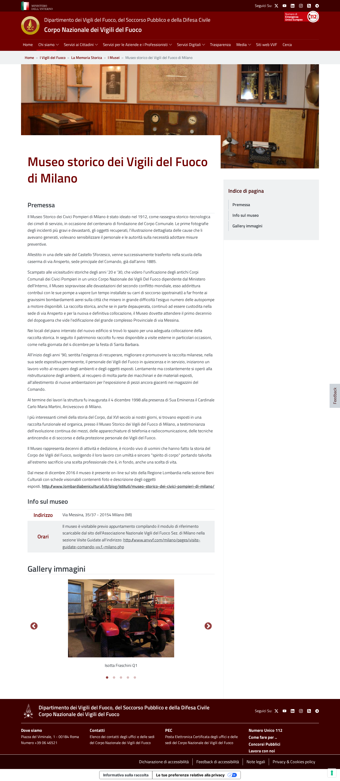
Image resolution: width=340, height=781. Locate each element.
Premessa (241, 204)
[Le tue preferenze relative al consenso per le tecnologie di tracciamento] (332, 773)
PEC (168, 730)
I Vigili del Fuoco (52, 57)
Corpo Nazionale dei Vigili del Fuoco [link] (93, 29)
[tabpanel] (121, 626)
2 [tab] (114, 677)
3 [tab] (121, 677)
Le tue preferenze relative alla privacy (190, 775)
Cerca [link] (287, 45)
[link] (37, 5)
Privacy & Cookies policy (294, 762)
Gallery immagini (247, 226)
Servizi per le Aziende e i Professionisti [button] (135, 45)
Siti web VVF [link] (266, 45)
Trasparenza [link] (220, 45)
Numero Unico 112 (265, 730)
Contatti (97, 730)
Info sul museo (245, 215)
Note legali (256, 762)
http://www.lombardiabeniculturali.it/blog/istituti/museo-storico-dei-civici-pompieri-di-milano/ (128, 486)
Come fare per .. (263, 737)
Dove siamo (31, 730)
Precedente (34, 626)
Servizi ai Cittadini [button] (79, 45)
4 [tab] (128, 677)
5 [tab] (135, 677)
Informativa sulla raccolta (125, 775)
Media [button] (241, 45)
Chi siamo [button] (46, 45)
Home (29, 57)
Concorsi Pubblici (264, 744)
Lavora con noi (262, 751)
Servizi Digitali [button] (189, 45)
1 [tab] (107, 677)
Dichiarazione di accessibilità (164, 762)
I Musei (114, 57)
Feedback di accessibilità (217, 762)
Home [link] (28, 45)
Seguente (208, 626)
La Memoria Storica (86, 57)
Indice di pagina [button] (246, 191)
